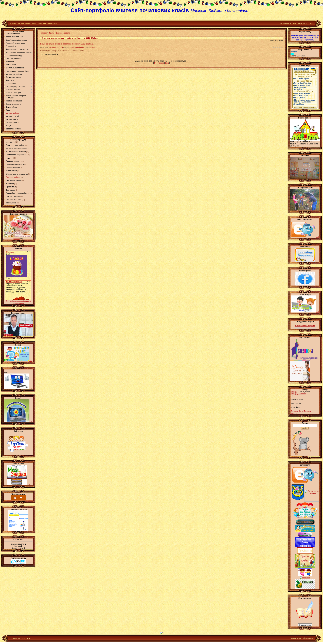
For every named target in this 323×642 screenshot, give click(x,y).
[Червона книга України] (18, 500)
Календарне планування (16, 148)
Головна (13, 23)
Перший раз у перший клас (17, 193)
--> (30, 361)
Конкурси (10, 184)
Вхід (55, 23)
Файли (51, 33)
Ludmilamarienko (77, 47)
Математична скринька (16, 152)
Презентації (11, 187)
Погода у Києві (297, 411)
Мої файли (10, 142)
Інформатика (11, 171)
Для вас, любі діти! (14, 200)
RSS (311, 23)
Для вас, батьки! (13, 196)
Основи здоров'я (13, 168)
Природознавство (13, 161)
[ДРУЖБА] (305, 576)
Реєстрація (47, 23)
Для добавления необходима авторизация (18, 302)
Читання (9, 158)
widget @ (297, 328)
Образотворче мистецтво (17, 174)
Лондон (294, 52)
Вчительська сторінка (15, 145)
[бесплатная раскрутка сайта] (18, 563)
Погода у (298, 394)
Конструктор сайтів (299, 638)
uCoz (310, 638)
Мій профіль (37, 23)
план (93, 47)
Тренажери (10, 190)
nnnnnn (16, 238)
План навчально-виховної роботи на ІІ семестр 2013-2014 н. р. (67, 44)
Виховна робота (13, 177)
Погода (294, 392)
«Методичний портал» (305, 326)
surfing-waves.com (308, 328)
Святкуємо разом (13, 180)
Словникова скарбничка (16, 155)
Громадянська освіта (15, 164)
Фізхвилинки (11, 203)
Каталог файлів (24, 23)
